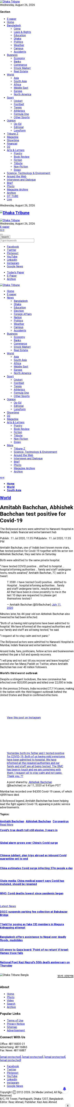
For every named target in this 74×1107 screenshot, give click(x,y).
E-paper (11, 19)
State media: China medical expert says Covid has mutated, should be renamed (32, 882)
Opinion (11, 120)
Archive (11, 192)
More (10, 445)
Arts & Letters (15, 150)
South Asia (20, 81)
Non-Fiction (21, 166)
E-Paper (12, 275)
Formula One (21, 114)
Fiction (18, 160)
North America (22, 94)
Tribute (18, 163)
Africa (17, 84)
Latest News (8, 906)
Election (19, 310)
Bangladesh (14, 25)
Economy (19, 58)
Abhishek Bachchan (40, 782)
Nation (18, 317)
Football (19, 104)
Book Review (21, 156)
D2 (8, 147)
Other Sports (22, 117)
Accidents (20, 51)
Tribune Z (12, 133)
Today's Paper (15, 272)
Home (10, 22)
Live (9, 199)
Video (10, 1000)
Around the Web (16, 176)
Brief (10, 183)
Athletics (19, 110)
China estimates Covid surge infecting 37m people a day (36, 868)
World (10, 74)
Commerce (20, 64)
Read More (6, 824)
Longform (20, 130)
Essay (17, 170)
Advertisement (16, 1030)
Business (12, 55)
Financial (12, 143)
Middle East (21, 87)
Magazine (12, 137)
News (10, 297)
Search (11, 1003)
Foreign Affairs (23, 314)
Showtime (13, 140)
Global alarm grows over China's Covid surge (29, 842)
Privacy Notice (16, 1023)
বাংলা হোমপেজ (65, 976)
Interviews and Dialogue (21, 179)
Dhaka (17, 38)
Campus (18, 48)
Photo (10, 186)
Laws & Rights (22, 32)
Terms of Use (15, 1020)
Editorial (19, 127)
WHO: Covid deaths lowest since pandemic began (31, 893)
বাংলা (2, 230)
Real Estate (21, 71)
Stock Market (22, 68)
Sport (10, 97)
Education (20, 35)
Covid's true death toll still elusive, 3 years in (28, 830)
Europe (18, 91)
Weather (19, 45)
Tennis (18, 107)
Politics (18, 42)
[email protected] (10, 1057)
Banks (17, 61)
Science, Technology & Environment (28, 173)
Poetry (18, 153)
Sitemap (12, 1027)
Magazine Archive (17, 189)
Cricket (18, 101)
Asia (16, 78)
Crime (17, 28)
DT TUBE (12, 196)
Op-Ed (17, 124)
